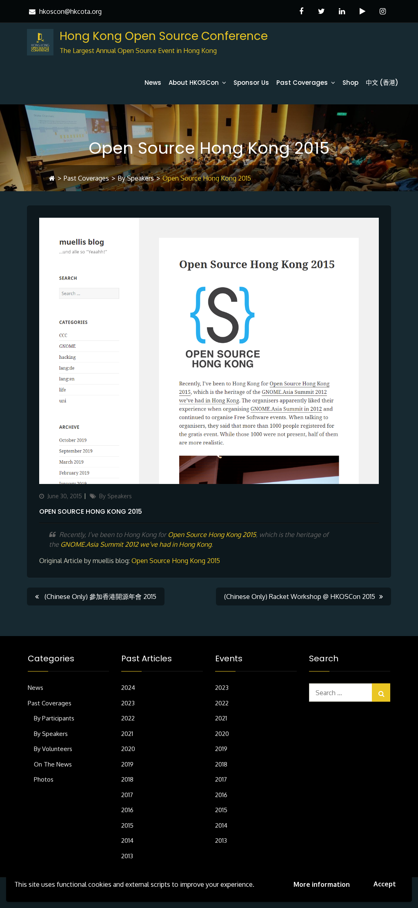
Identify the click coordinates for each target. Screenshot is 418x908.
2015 (127, 825)
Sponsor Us (251, 82)
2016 (127, 810)
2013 (127, 856)
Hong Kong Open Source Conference (164, 36)
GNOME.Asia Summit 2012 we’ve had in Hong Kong (135, 544)
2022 (128, 718)
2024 (128, 687)
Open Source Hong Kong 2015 (90, 511)
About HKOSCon (194, 82)
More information (321, 884)
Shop (350, 82)
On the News (53, 764)
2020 (128, 749)
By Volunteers (53, 749)
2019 (127, 764)
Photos (43, 779)
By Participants (54, 718)
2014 (127, 840)
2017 (127, 795)
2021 (127, 734)
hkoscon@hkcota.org (70, 11)
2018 (127, 779)
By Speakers (136, 178)
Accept (385, 884)
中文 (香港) (382, 82)
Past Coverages (302, 82)
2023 (128, 703)
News (153, 82)
